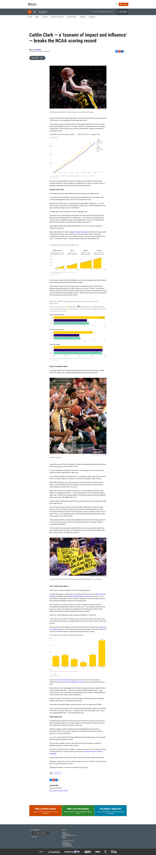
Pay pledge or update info (110, 809)
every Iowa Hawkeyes (62, 680)
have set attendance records (74, 682)
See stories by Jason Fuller (59, 791)
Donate (124, 4)
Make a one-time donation (78, 809)
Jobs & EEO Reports (67, 846)
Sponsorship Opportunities (69, 835)
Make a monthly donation (45, 809)
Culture (45, 17)
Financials (64, 842)
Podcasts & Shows (57, 17)
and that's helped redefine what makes (79, 596)
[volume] (34, 12)
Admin (64, 838)
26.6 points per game (81, 232)
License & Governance (68, 841)
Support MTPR (71, 17)
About (64, 829)
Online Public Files (67, 844)
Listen (30, 17)
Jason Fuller (37, 50)
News (37, 17)
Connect (83, 17)
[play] (29, 12)
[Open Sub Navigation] (33, 17)
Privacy (64, 836)
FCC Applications (66, 843)
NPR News (57, 773)
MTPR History (65, 834)
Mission (64, 832)
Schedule (92, 17)
